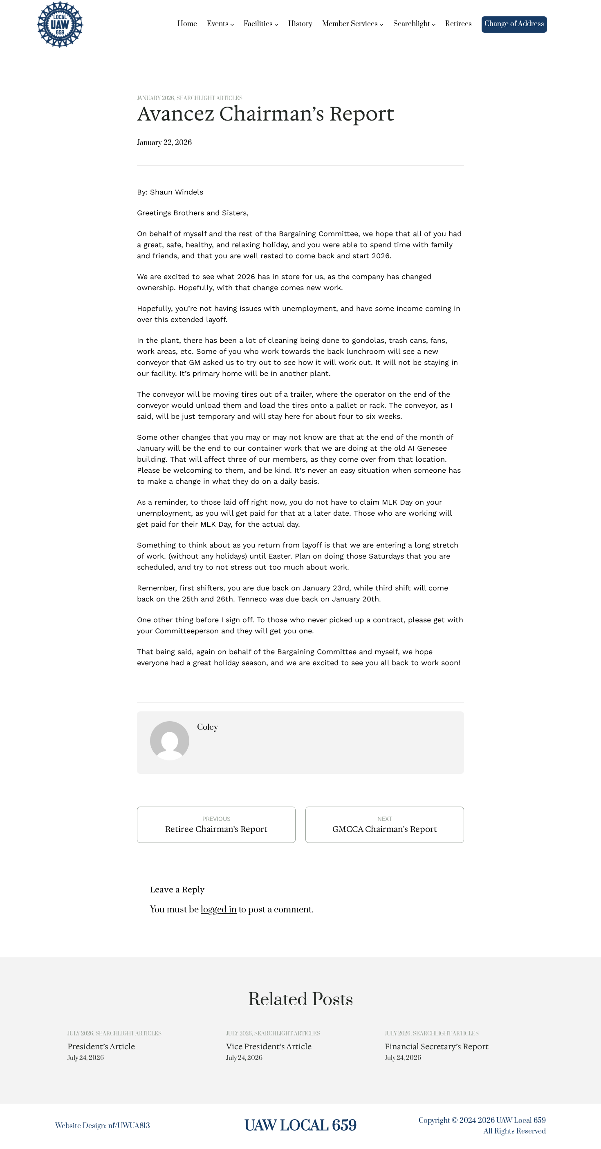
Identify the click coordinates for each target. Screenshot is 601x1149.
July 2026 (80, 1034)
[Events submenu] (232, 24)
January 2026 (155, 98)
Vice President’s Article (269, 1046)
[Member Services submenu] (381, 24)
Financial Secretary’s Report (437, 1046)
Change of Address (514, 24)
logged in (219, 909)
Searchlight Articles (209, 98)
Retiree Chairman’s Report (216, 829)
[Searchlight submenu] (434, 24)
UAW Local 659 (300, 1126)
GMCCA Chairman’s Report (384, 829)
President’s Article (101, 1046)
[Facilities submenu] (276, 24)
